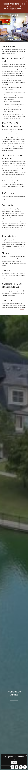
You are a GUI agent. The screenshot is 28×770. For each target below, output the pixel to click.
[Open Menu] (26, 16)
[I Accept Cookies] (26, 755)
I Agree (14, 762)
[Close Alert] (26, 1)
